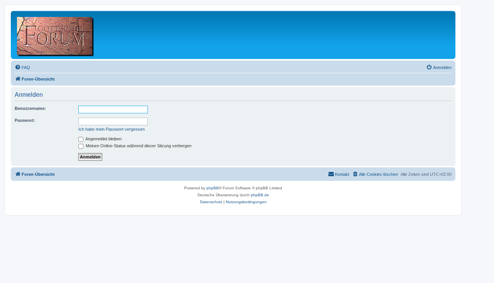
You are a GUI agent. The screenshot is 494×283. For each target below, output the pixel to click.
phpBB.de (260, 195)
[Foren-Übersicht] (56, 35)
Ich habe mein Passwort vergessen (111, 129)
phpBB (212, 188)
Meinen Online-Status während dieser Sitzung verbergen (138, 145)
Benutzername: (30, 108)
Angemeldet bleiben (103, 138)
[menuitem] (22, 67)
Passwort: (25, 120)
